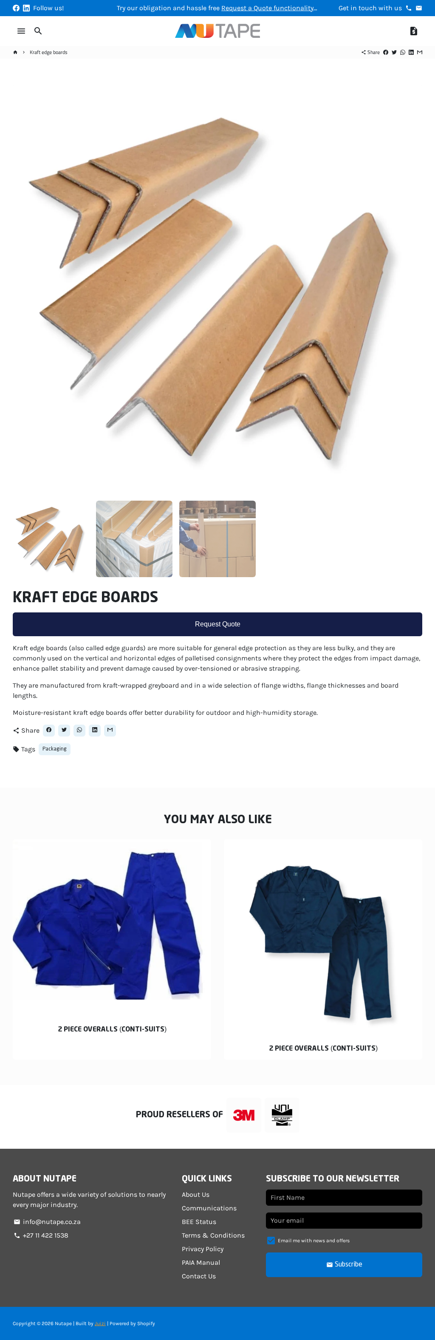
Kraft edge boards (49, 52)
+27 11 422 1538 (41, 1235)
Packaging (54, 749)
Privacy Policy (202, 1249)
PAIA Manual (201, 1262)
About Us (195, 1194)
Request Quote (217, 624)
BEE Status (199, 1222)
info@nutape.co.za (47, 1222)
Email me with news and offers (314, 1241)
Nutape (63, 1323)
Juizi (100, 1323)
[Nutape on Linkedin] (26, 8)
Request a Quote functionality (267, 8)
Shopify (146, 1323)
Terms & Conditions (213, 1235)
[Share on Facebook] (385, 52)
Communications (209, 1208)
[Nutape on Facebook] (16, 8)
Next (411, 289)
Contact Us (199, 1276)
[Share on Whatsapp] (402, 52)
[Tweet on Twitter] (394, 52)
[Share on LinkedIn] (411, 52)
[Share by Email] (419, 52)
